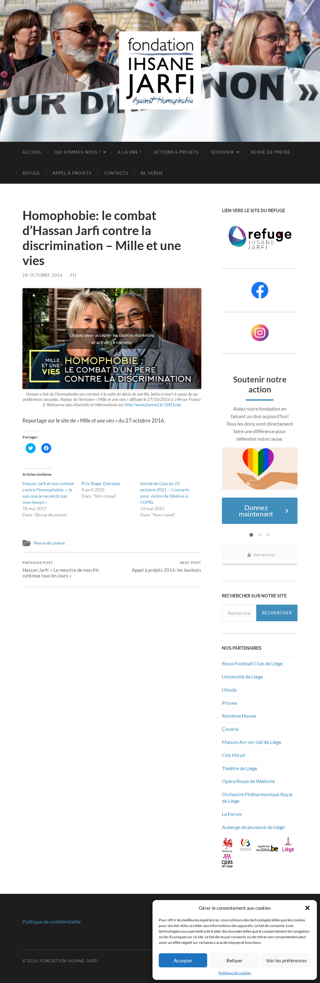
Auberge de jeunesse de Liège (253, 827)
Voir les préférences (286, 960)
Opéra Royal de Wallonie (248, 781)
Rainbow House (239, 716)
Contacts (116, 173)
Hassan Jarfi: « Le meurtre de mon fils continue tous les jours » (60, 569)
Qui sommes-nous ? (77, 152)
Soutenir (222, 152)
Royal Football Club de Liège (252, 663)
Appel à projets (72, 173)
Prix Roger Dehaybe (101, 483)
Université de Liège (242, 676)
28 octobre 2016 (42, 275)
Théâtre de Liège (239, 768)
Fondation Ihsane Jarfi (69, 960)
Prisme (229, 703)
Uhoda (229, 690)
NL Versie (152, 173)
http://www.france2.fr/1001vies (152, 404)
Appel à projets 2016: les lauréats (166, 567)
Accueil (32, 152)
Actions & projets (176, 152)
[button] (307, 908)
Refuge (31, 173)
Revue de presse (271, 152)
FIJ (73, 275)
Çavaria (230, 729)
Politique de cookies (234, 972)
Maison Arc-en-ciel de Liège (251, 742)
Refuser (235, 960)
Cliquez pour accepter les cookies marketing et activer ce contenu (111, 338)
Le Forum (232, 814)
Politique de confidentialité (51, 921)
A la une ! (129, 152)
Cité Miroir (234, 755)
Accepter (183, 960)
